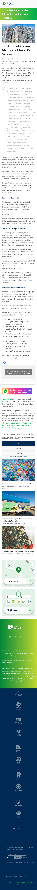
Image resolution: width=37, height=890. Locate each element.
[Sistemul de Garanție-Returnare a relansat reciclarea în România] (18, 504)
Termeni (25, 456)
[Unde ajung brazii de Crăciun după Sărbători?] (18, 538)
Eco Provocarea (19, 425)
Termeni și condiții (14, 882)
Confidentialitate (20, 456)
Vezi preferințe (18, 453)
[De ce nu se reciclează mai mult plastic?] (18, 470)
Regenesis (20, 428)
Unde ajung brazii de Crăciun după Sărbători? (18, 551)
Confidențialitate (27, 882)
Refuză (18, 448)
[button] (34, 4)
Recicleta (12, 428)
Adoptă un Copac (8, 423)
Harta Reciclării (7, 399)
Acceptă (18, 443)
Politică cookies (13, 456)
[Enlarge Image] (18, 34)
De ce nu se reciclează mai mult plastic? (16, 484)
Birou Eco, (10, 425)
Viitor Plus (5, 402)
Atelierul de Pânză (20, 423)
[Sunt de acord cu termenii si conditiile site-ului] (7, 858)
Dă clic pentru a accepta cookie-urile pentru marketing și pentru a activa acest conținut (18, 372)
